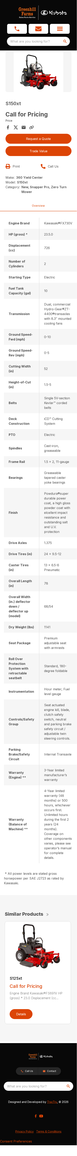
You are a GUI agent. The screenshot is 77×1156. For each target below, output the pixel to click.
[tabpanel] (38, 72)
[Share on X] (15, 127)
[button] (17, 29)
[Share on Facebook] (8, 127)
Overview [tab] (38, 205)
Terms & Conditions (48, 1131)
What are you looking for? (30, 41)
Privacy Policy (24, 1131)
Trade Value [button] (38, 151)
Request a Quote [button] (38, 139)
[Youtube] (41, 1116)
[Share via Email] (23, 127)
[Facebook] (36, 1116)
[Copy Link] (31, 127)
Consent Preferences (16, 1141)
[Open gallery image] (38, 72)
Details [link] (21, 1014)
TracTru (52, 1102)
